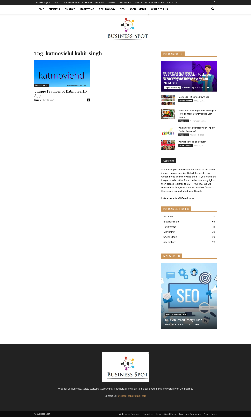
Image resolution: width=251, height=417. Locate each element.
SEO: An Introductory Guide (183, 320)
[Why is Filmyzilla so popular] (168, 145)
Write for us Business (154, 2)
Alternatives (169, 242)
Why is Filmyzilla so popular (192, 141)
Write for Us (159, 9)
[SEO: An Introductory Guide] (189, 297)
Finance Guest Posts (166, 414)
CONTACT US (194, 183)
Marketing (87, 9)
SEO (122, 9)
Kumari (186, 87)
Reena (37, 100)
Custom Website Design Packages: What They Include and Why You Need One (188, 79)
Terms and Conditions (189, 414)
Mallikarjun (171, 324)
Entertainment (124, 2)
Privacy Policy (210, 414)
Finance (138, 2)
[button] (212, 9)
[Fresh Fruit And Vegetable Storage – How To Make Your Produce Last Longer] (168, 114)
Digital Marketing (172, 87)
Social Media (137, 9)
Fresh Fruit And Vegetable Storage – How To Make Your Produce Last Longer (197, 113)
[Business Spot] (125, 29)
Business (111, 2)
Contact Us (172, 2)
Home (40, 9)
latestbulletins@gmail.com (132, 395)
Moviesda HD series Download (193, 97)
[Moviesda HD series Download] (168, 100)
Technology (107, 9)
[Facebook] (214, 2)
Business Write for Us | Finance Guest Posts (84, 2)
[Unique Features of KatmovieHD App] (62, 73)
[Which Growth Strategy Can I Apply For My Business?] (168, 131)
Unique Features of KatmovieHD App (60, 93)
